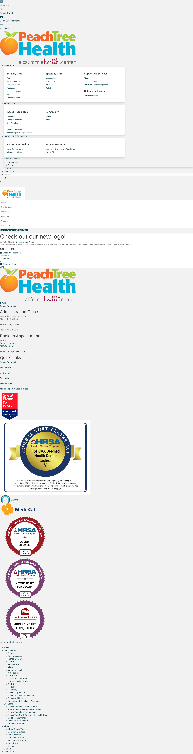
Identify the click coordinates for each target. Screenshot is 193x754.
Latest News (14, 162)
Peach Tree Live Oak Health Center (24, 712)
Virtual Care (13, 664)
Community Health (91, 82)
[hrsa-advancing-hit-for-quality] (25, 578)
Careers (7, 169)
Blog (15, 242)
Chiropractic (50, 82)
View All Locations (14, 152)
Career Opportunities (9, 362)
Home (3, 202)
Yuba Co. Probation (17, 723)
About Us (8, 104)
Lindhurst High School (18, 721)
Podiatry (49, 88)
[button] (96, 181)
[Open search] (5, 178)
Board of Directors (14, 120)
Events (48, 116)
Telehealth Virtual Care (16, 91)
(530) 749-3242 (14, 324)
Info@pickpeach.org (16, 351)
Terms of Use (20, 642)
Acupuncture (51, 78)
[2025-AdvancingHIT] (25, 620)
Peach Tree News (26, 242)
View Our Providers (15, 149)
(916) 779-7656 (7, 343)
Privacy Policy (6, 642)
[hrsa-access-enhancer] (25, 536)
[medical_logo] (18, 509)
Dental (9, 78)
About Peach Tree (16, 729)
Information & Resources (15, 136)
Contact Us (9, 171)
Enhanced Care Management (96, 85)
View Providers (6, 383)
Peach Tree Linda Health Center (22, 707)
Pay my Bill (50, 152)
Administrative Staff (15, 129)
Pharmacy (88, 78)
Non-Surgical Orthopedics (19, 681)
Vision (9, 94)
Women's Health (13, 98)
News (48, 120)
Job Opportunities (14, 126)
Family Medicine (13, 82)
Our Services (6, 207)
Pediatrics (11, 88)
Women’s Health (15, 670)
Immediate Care (13, 85)
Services (8, 65)
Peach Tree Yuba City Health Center (24, 709)
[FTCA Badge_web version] (45, 457)
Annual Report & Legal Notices (19, 133)
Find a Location (7, 367)
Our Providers (12, 123)
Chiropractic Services (17, 678)
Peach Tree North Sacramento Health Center (28, 715)
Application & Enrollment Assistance (60, 149)
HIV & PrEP (50, 85)
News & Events (11, 159)
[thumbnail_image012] (9, 499)
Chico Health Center (17, 718)
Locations (5, 212)
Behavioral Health (91, 96)
